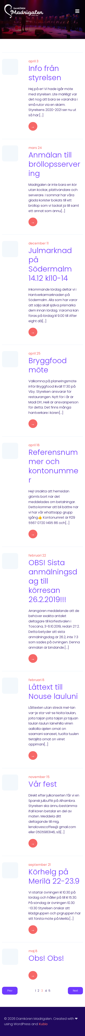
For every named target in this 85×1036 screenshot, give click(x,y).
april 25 (34, 353)
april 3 (33, 61)
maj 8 (32, 951)
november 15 (39, 777)
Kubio (43, 1024)
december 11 (38, 243)
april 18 (34, 445)
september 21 (39, 864)
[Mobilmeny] (77, 11)
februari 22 (37, 555)
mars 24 (35, 147)
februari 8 (36, 680)
